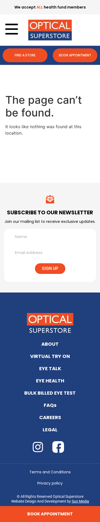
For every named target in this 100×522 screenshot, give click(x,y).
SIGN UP (50, 268)
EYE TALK (50, 368)
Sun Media (80, 501)
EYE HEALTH (50, 380)
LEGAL (50, 429)
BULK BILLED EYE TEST (50, 393)
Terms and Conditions (50, 472)
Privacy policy (50, 483)
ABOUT (50, 344)
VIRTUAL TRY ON (50, 356)
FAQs (50, 405)
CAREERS (50, 417)
